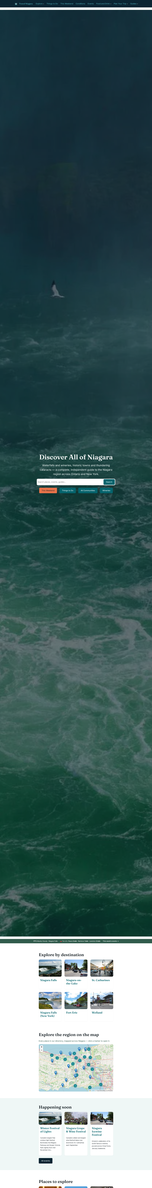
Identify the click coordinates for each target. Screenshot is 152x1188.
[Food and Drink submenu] (110, 3)
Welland (97, 1012)
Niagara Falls (48, 980)
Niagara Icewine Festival (97, 1131)
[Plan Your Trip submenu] (127, 3)
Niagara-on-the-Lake (74, 982)
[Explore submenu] (43, 3)
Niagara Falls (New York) (48, 1014)
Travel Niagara (26, 3)
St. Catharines (101, 980)
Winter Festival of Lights (50, 1130)
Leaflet (93, 1090)
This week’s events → (111, 941)
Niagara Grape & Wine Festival (76, 1130)
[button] (101, 1084)
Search (109, 482)
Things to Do (67, 490)
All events (45, 1161)
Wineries (106, 490)
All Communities (88, 490)
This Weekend (48, 490)
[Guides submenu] (137, 3)
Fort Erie (71, 1012)
